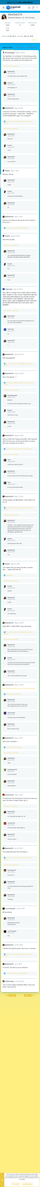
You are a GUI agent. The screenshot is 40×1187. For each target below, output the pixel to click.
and (13, 694)
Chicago (31, 17)
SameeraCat (11, 712)
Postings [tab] (19, 47)
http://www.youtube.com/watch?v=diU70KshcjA (19, 688)
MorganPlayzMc (12, 395)
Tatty (9, 459)
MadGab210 (11, 71)
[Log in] (33, 7)
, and (17, 228)
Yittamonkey (9, 981)
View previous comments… (11, 66)
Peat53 (9, 145)
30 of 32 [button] (20, 995)
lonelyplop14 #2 (12, 769)
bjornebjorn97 (11, 870)
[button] (3, 7)
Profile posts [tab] (8, 47)
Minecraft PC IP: (20, 2)
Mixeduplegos (10, 52)
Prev (13, 995)
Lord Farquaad (10, 908)
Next (26, 995)
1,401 (7, 25)
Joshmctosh (9, 795)
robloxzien (9, 289)
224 (7, 30)
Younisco (10, 83)
